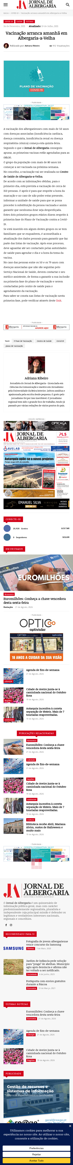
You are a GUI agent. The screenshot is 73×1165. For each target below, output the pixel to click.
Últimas (29, 21)
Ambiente (9, 719)
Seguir (65, 537)
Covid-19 (60, 341)
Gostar (65, 528)
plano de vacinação (14, 346)
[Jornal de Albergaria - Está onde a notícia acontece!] (36, 4)
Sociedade (32, 974)
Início (6, 13)
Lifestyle (8, 681)
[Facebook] (6, 925)
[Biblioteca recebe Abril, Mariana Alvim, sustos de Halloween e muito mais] (13, 826)
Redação (8, 607)
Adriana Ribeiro (32, 46)
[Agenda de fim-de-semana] (13, 676)
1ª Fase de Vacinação (23, 341)
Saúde (19, 21)
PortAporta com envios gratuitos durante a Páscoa (45, 982)
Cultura (30, 819)
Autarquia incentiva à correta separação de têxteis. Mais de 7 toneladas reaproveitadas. (45, 711)
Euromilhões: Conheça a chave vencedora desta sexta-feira (35, 601)
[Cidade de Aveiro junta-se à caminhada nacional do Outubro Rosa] (13, 695)
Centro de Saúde (44, 341)
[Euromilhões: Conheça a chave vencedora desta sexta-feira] (36, 573)
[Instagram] (11, 925)
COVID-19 (15, 13)
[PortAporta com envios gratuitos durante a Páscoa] (13, 987)
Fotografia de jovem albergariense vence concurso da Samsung (47, 942)
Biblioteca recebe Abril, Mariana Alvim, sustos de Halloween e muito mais (45, 827)
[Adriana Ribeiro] (7, 45)
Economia (9, 594)
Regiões (8, 700)
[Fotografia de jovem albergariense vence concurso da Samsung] (13, 947)
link (58, 300)
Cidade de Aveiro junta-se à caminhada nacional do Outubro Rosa (46, 692)
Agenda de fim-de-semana (42, 670)
